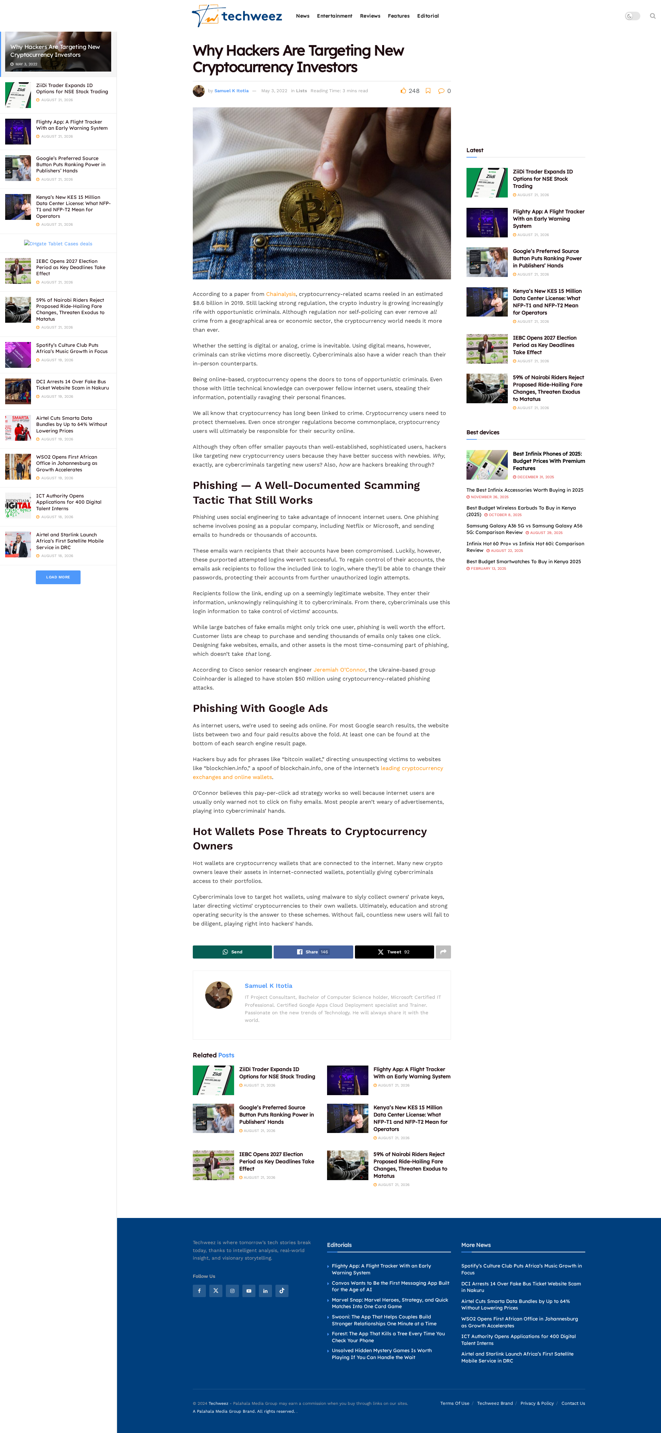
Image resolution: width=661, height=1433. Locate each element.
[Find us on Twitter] (215, 1291)
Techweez (218, 1403)
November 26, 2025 (489, 497)
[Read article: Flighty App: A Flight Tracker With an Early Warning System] (347, 1080)
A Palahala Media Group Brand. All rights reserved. (244, 1411)
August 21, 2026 (258, 1085)
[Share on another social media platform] (443, 952)
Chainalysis (281, 294)
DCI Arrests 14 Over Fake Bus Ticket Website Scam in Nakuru (72, 384)
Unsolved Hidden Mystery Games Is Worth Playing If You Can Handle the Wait (382, 1353)
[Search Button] (653, 15)
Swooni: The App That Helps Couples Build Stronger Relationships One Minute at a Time (384, 1320)
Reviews (370, 16)
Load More (58, 577)
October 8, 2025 (504, 515)
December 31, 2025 (535, 477)
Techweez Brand (495, 1403)
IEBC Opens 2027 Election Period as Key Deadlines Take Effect (70, 267)
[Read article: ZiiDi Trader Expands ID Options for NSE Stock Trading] (213, 1080)
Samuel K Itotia (231, 90)
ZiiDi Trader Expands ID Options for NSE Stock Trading (72, 88)
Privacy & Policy (537, 1403)
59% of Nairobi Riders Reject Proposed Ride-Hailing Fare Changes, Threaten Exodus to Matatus (70, 309)
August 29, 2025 (546, 533)
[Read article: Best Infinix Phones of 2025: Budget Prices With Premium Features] (487, 465)
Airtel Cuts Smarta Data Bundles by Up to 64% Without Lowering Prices (71, 424)
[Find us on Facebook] (199, 1291)
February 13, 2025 (488, 568)
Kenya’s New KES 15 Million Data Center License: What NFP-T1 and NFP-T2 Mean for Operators (73, 206)
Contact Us (573, 1403)
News (302, 16)
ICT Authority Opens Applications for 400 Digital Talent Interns (69, 502)
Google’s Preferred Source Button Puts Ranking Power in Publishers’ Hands (70, 164)
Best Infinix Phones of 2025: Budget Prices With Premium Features (549, 460)
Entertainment (335, 16)
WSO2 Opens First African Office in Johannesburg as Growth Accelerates (66, 463)
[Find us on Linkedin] (265, 1291)
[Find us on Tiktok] (281, 1291)
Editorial (428, 16)
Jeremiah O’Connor (339, 669)
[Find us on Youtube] (248, 1291)
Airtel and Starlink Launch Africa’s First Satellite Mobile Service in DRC (70, 541)
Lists (301, 90)
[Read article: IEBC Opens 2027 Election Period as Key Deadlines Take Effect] (213, 1165)
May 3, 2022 (274, 90)
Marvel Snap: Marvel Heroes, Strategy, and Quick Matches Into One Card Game (390, 1303)
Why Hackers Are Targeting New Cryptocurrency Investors (55, 50)
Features (399, 16)
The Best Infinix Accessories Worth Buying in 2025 (525, 490)
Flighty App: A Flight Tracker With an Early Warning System (72, 125)
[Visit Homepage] (237, 16)
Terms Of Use (455, 1403)
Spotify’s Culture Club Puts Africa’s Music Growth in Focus (72, 348)
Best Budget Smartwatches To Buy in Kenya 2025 (523, 561)
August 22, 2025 (506, 550)
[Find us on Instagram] (232, 1291)
